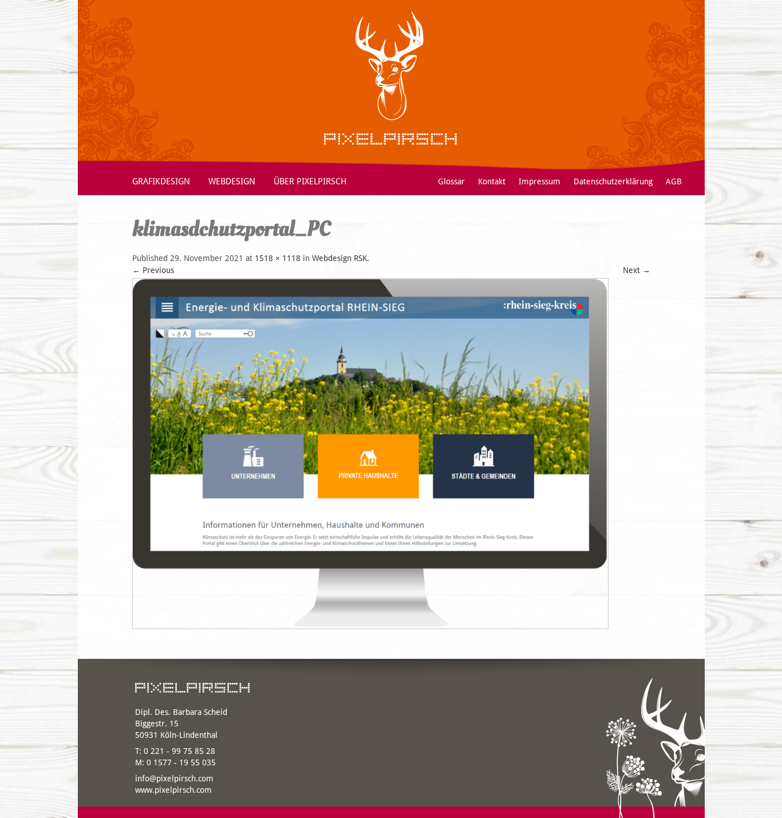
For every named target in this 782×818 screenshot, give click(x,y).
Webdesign (231, 181)
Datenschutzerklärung (613, 181)
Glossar (451, 181)
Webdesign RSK (339, 258)
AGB (674, 181)
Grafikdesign (161, 181)
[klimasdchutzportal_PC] (370, 632)
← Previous (153, 270)
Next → (636, 270)
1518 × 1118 (278, 258)
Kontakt (491, 181)
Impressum (539, 181)
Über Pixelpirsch (310, 181)
